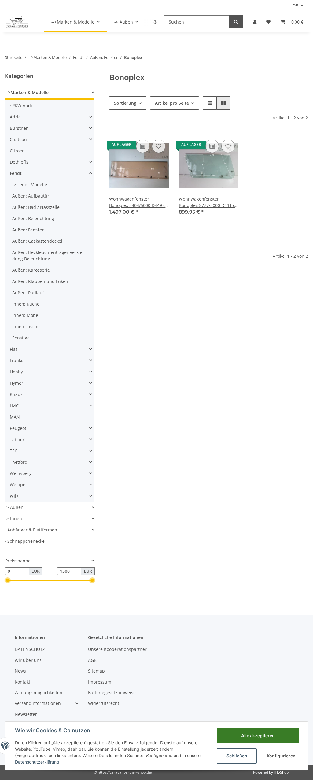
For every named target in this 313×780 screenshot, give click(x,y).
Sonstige (21, 338)
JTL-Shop (281, 772)
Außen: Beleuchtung (33, 218)
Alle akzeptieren (258, 735)
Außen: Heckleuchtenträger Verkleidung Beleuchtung (48, 255)
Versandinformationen (38, 703)
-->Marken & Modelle (27, 92)
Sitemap (96, 671)
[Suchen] (236, 21)
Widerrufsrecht (103, 703)
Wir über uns (28, 660)
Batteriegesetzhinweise (112, 692)
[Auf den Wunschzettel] (158, 146)
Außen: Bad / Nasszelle (36, 207)
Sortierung (125, 103)
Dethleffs (19, 162)
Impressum (99, 682)
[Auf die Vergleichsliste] (142, 146)
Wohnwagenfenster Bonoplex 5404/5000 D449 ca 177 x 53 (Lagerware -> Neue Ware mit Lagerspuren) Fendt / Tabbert (138, 202)
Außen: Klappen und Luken (40, 281)
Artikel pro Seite (172, 103)
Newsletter (26, 714)
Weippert (19, 485)
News (20, 671)
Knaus (16, 394)
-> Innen (13, 518)
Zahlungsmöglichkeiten (38, 692)
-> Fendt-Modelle (29, 184)
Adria (15, 117)
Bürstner (19, 128)
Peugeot (18, 428)
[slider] (7, 580)
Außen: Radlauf (28, 293)
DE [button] (295, 6)
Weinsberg (21, 473)
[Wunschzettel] (268, 21)
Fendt (16, 173)
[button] (254, 21)
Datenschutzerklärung (37, 761)
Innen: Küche (25, 304)
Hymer (16, 383)
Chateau (18, 139)
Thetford (19, 462)
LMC (14, 405)
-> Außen (14, 507)
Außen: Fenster (28, 230)
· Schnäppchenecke (25, 541)
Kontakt (22, 682)
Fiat (13, 349)
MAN (15, 417)
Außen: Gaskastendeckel (37, 241)
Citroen (17, 151)
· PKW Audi (21, 105)
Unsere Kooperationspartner (117, 649)
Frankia (17, 360)
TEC (13, 451)
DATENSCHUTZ (30, 649)
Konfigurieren (281, 755)
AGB (92, 660)
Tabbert (18, 439)
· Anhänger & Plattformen (31, 530)
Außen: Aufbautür (30, 196)
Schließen (236, 755)
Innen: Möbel (25, 315)
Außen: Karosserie (31, 270)
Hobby (16, 372)
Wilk (14, 496)
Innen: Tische (26, 326)
